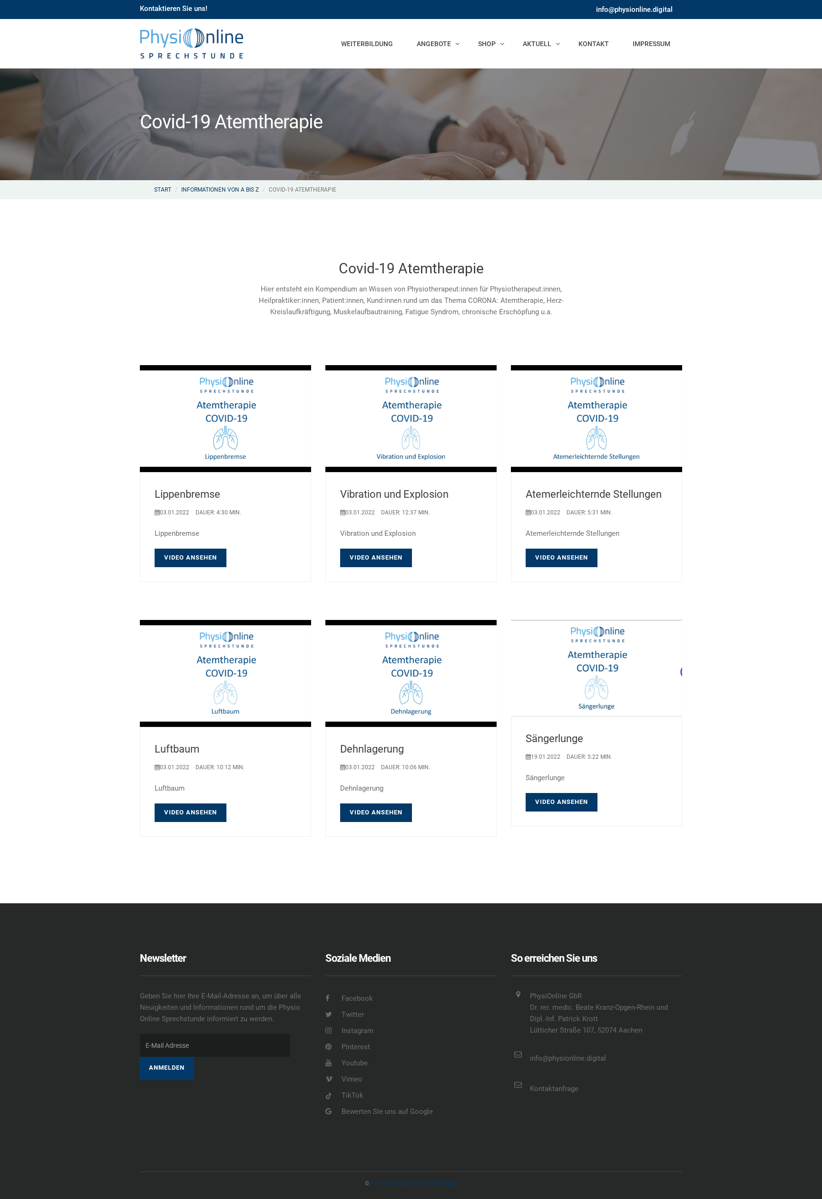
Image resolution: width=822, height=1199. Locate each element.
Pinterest (355, 1047)
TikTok (351, 1095)
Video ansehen (190, 557)
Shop (487, 44)
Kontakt (593, 44)
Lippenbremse (187, 494)
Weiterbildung (367, 44)
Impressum (651, 44)
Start (162, 189)
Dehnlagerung (372, 749)
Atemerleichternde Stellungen (594, 494)
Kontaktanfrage (554, 1088)
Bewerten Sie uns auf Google (386, 1111)
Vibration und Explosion (394, 494)
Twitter (352, 1014)
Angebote (434, 44)
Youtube (354, 1063)
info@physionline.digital (634, 9)
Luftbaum (177, 749)
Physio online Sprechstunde (414, 1183)
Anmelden (167, 1067)
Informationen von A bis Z (220, 189)
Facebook (356, 998)
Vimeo (351, 1079)
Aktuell (537, 44)
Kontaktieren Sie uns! (173, 8)
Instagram (356, 1030)
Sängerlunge (554, 739)
